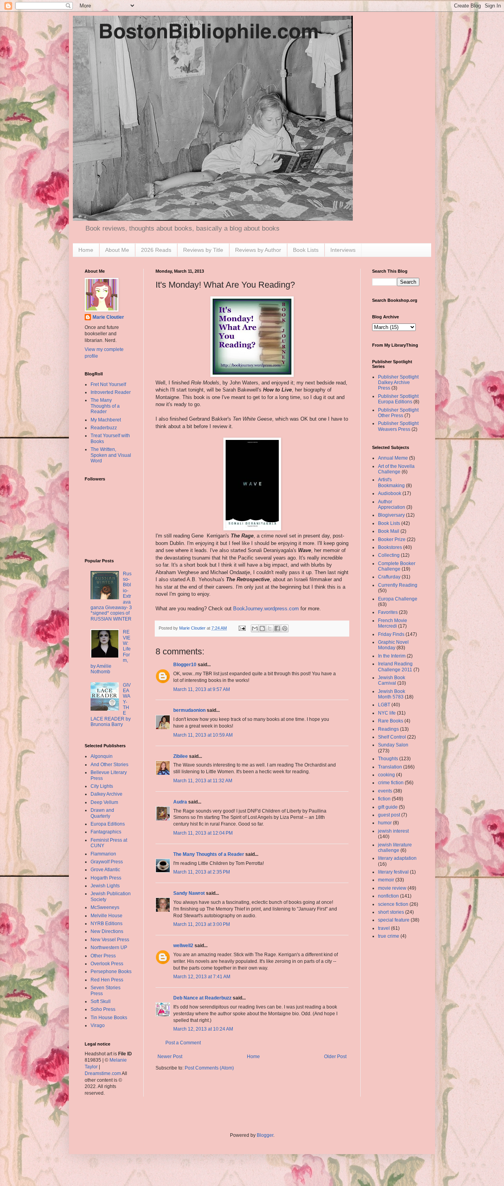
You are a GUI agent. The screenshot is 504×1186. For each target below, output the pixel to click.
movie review (392, 888)
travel (384, 928)
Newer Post (170, 1056)
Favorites (388, 612)
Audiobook (389, 493)
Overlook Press (107, 963)
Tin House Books (109, 1017)
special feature (394, 920)
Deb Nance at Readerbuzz (202, 998)
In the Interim (392, 656)
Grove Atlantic (105, 869)
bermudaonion (189, 710)
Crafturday (389, 577)
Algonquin (102, 756)
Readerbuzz (104, 427)
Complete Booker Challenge (396, 566)
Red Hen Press (107, 980)
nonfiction (388, 896)
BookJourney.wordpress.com (266, 608)
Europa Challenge (397, 599)
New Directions (107, 931)
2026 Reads (156, 250)
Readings (388, 729)
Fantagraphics (106, 832)
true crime (388, 936)
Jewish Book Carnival (391, 680)
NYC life (387, 713)
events (385, 791)
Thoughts (388, 758)
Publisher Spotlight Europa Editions (398, 399)
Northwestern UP (109, 947)
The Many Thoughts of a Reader (208, 854)
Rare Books (390, 721)
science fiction (393, 904)
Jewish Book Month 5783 (391, 694)
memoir (386, 880)
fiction (384, 799)
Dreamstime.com (103, 1073)
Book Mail (388, 531)
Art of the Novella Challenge (396, 469)
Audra (180, 802)
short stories (391, 912)
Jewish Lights (105, 886)
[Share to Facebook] (277, 628)
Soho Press (103, 1009)
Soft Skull (101, 1001)
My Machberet (106, 420)
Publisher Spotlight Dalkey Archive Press (398, 382)
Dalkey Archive (106, 794)
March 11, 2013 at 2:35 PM (201, 872)
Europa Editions (108, 824)
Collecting (389, 555)
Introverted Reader (111, 392)
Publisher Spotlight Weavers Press (398, 426)
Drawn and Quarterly (102, 812)
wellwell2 (183, 945)
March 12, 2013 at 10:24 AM (203, 1029)
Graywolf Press (107, 862)
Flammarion (103, 854)
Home (85, 250)
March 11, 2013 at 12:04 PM (203, 833)
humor (385, 823)
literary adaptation (397, 858)
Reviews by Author (258, 250)
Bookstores (390, 547)
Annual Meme (393, 458)
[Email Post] (242, 628)
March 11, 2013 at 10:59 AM (203, 735)
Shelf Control (392, 737)
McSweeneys (105, 907)
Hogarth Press (106, 878)
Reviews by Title (203, 250)
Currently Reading (397, 585)
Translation (390, 767)
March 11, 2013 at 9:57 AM (201, 689)
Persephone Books (111, 971)
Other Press (103, 956)
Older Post (335, 1056)
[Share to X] (270, 628)
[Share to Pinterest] (285, 628)
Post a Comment (183, 1043)
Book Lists (306, 250)
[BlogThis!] (262, 628)
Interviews (343, 250)
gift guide (388, 807)
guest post (389, 815)
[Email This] (255, 628)
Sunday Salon (393, 745)
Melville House (106, 915)
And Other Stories (109, 764)
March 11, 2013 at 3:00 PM (201, 924)
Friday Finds (391, 634)
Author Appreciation (391, 504)
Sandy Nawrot (189, 893)
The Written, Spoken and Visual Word (111, 455)
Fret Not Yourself (108, 384)
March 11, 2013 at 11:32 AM (202, 780)
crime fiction (391, 782)
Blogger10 (184, 664)
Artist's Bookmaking (391, 482)
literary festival (393, 872)
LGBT (384, 705)
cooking (386, 775)
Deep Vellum (104, 802)
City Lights (102, 786)
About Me (117, 250)
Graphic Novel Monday (393, 644)
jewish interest (393, 831)
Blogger (265, 1135)
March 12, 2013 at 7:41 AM (201, 976)
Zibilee (180, 756)
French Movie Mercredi (392, 623)
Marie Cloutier (108, 317)
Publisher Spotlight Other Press (398, 412)
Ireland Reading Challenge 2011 (395, 666)
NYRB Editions (106, 923)
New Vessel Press (110, 939)
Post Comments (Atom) (209, 1068)
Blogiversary (391, 515)
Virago (98, 1025)
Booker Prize (392, 539)
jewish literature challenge (395, 847)
